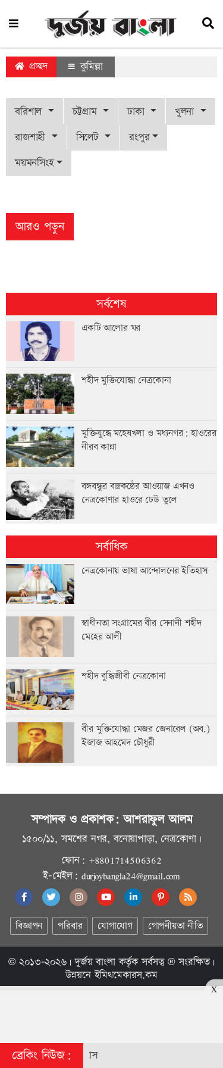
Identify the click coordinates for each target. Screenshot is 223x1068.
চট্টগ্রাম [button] (86, 111)
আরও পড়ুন (39, 226)
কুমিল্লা (90, 66)
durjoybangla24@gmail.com (130, 876)
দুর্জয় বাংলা (95, 962)
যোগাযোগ (115, 926)
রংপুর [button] (139, 137)
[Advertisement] (112, 1012)
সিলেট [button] (89, 137)
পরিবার (70, 926)
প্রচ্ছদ (37, 66)
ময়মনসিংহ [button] (34, 162)
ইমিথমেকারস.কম (126, 975)
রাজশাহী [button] (32, 137)
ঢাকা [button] (137, 111)
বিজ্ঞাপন (28, 926)
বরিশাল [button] (30, 111)
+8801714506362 (125, 860)
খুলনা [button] (186, 111)
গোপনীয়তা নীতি (175, 926)
